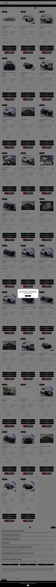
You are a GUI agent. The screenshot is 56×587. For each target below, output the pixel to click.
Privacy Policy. (33, 583)
